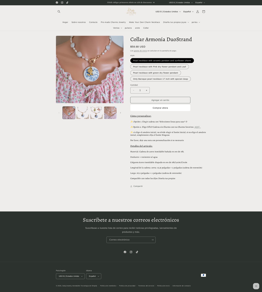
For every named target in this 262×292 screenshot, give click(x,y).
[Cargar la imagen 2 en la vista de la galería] (82, 113)
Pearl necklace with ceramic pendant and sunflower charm (162, 60)
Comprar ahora (160, 108)
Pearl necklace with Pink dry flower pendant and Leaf (159, 67)
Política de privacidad (127, 286)
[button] (59, 12)
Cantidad (134, 85)
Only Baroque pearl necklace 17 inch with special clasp (160, 79)
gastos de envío (140, 51)
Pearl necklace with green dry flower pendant (155, 73)
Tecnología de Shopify (89, 286)
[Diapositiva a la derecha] (120, 113)
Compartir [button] (138, 186)
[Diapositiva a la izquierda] (59, 113)
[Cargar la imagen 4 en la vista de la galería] (110, 113)
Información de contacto (181, 286)
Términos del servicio (146, 286)
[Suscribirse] (152, 240)
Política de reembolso (108, 286)
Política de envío (163, 286)
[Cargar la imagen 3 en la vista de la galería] (96, 113)
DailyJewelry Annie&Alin (71, 286)
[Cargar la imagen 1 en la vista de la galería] (69, 113)
